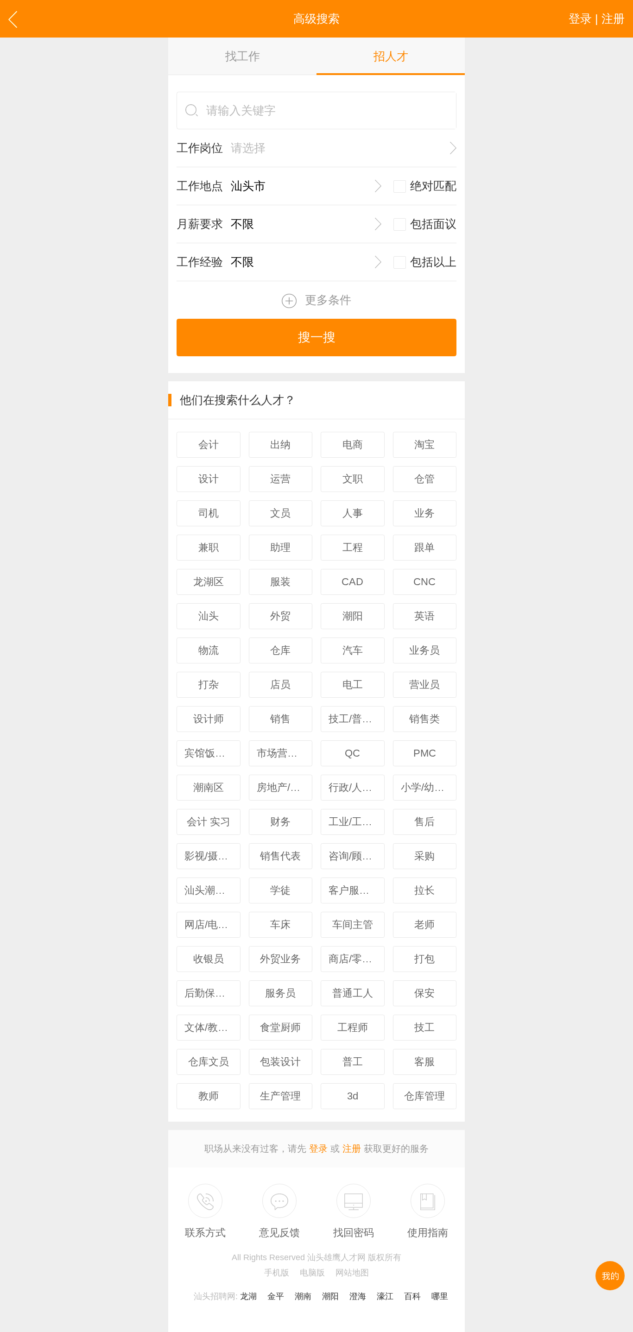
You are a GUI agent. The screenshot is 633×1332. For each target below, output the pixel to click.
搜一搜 (316, 337)
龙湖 (248, 1296)
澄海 (357, 1296)
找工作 (242, 56)
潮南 (303, 1296)
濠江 (385, 1296)
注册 (351, 1148)
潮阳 (330, 1296)
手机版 (276, 1272)
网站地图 (352, 1272)
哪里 (439, 1296)
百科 (412, 1296)
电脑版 (312, 1272)
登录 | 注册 (597, 18)
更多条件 (328, 299)
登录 (318, 1148)
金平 (275, 1296)
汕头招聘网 (214, 1296)
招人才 (390, 56)
